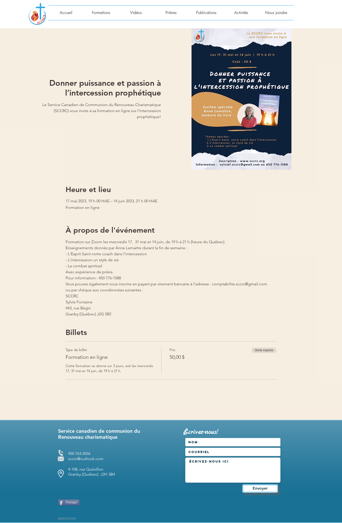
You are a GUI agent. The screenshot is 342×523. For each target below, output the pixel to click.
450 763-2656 (79, 453)
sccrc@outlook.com (85, 458)
